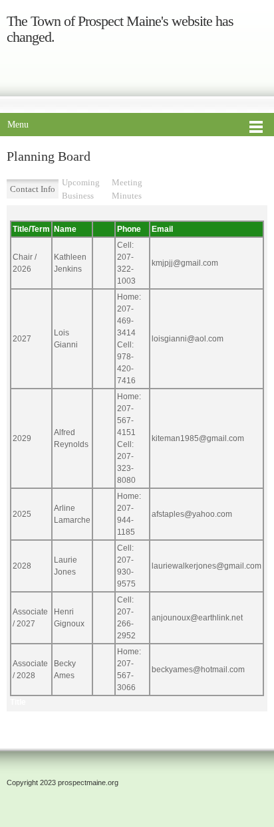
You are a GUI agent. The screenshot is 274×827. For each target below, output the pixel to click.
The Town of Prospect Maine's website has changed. (120, 29)
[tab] (33, 189)
